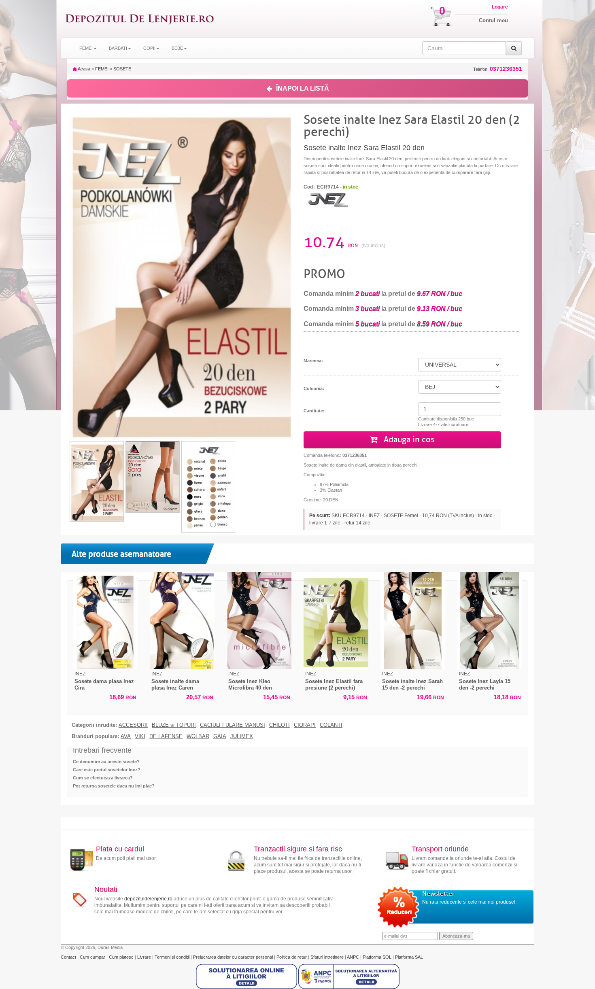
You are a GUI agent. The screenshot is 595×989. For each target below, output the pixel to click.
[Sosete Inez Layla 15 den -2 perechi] (489, 620)
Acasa (83, 68)
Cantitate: (314, 410)
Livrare (144, 957)
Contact (69, 957)
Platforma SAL (409, 957)
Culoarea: (314, 388)
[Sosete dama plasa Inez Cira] (105, 620)
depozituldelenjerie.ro (148, 899)
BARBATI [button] (118, 48)
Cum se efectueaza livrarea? (103, 777)
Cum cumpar (93, 957)
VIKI (140, 736)
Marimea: (313, 360)
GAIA (219, 736)
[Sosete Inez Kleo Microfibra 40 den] (259, 620)
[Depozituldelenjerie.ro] (140, 19)
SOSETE (122, 68)
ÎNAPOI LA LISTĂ (302, 88)
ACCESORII (133, 725)
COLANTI (331, 725)
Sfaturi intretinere (327, 957)
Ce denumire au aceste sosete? (106, 761)
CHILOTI (279, 725)
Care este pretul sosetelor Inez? (106, 769)
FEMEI (101, 68)
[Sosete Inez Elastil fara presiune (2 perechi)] (336, 620)
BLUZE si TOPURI (174, 725)
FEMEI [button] (86, 48)
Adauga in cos (408, 440)
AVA (126, 736)
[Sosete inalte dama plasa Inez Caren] (182, 620)
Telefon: (497, 69)
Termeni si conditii (173, 957)
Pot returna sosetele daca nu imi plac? (114, 785)
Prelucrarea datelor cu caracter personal (233, 957)
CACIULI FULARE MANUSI (232, 725)
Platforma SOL (377, 957)
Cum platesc (122, 957)
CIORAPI (305, 725)
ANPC (353, 957)
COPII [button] (149, 48)
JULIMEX (241, 736)
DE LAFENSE (166, 736)
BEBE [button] (177, 48)
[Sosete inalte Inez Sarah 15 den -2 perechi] (412, 620)
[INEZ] (328, 198)
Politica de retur (292, 957)
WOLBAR (198, 736)
